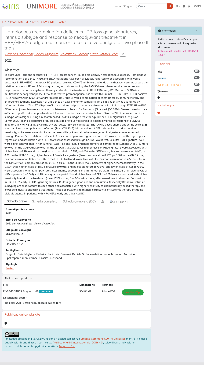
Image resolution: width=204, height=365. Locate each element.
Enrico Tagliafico (46, 54)
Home (117, 6)
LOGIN (197, 6)
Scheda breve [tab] (17, 201)
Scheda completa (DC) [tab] (79, 201)
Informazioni (168, 30)
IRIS (4, 22)
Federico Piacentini (19, 54)
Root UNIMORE (19, 22)
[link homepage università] (61, 6)
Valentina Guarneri (74, 54)
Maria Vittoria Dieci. (104, 54)
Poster (62, 22)
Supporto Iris (67, 346)
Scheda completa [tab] (45, 201)
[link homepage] (11, 6)
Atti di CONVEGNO (43, 22)
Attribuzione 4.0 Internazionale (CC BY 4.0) (78, 342)
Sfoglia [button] (127, 6)
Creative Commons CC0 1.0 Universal (102, 338)
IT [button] (177, 6)
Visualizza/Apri (133, 292)
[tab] (102, 201)
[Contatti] (189, 6)
